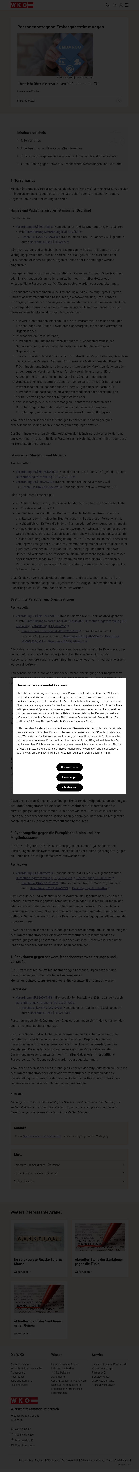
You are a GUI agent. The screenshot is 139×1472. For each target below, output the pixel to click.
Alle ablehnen (69, 787)
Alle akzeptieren (69, 767)
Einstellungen (69, 777)
